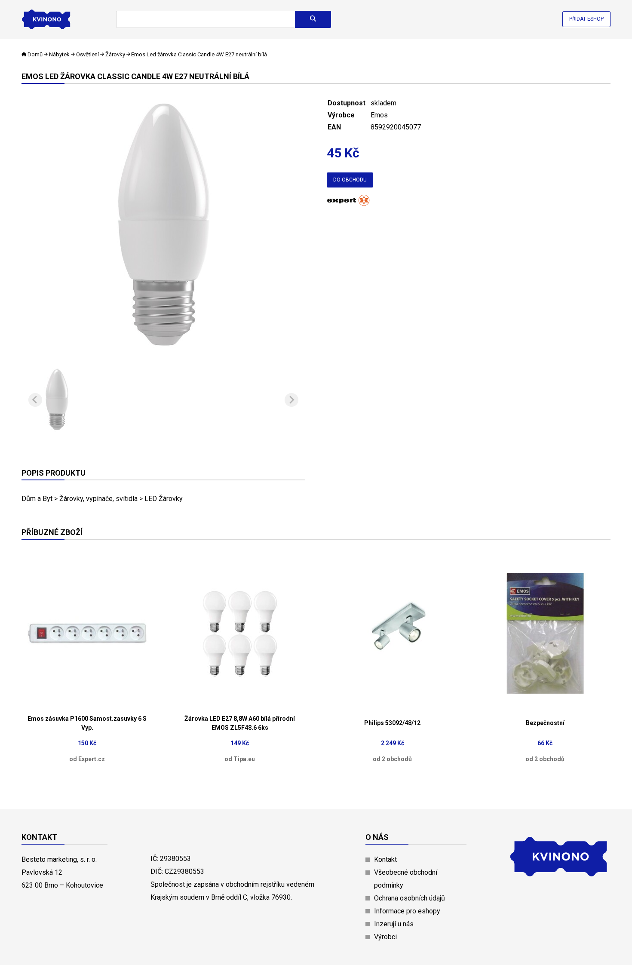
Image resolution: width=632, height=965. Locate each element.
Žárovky (115, 54)
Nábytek (59, 54)
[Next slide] (291, 400)
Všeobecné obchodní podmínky (405, 878)
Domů (35, 54)
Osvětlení (87, 54)
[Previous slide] (35, 400)
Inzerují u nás (394, 924)
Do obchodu (350, 180)
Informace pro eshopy (407, 911)
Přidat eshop (586, 19)
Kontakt (385, 859)
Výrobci (385, 937)
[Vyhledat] (313, 19)
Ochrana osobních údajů (409, 898)
